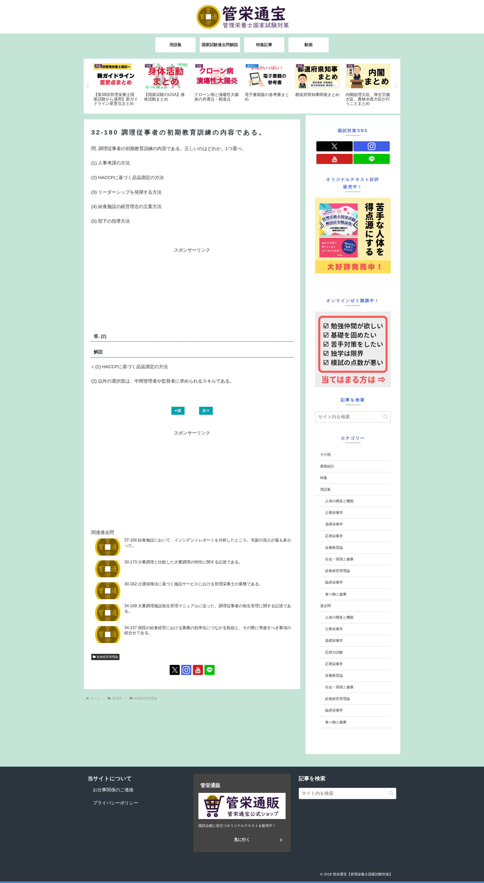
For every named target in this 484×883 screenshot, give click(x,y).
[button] (385, 417)
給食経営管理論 (107, 657)
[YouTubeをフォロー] (198, 670)
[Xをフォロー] (175, 670)
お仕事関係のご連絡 (113, 789)
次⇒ (205, 411)
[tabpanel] (116, 85)
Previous (87, 86)
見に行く (242, 839)
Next (396, 86)
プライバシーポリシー (115, 802)
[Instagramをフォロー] (186, 670)
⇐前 (178, 411)
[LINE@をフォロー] (209, 670)
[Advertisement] (141, 289)
